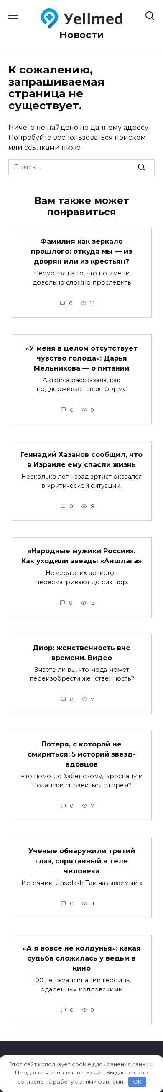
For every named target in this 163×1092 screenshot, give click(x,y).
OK (137, 1081)
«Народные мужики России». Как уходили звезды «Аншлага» (81, 556)
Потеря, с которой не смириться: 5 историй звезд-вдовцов (82, 754)
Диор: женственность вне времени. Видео (81, 652)
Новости (81, 34)
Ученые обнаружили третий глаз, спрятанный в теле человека (81, 861)
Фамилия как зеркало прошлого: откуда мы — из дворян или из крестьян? (81, 251)
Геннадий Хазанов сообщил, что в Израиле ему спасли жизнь (81, 460)
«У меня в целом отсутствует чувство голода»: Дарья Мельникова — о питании (81, 358)
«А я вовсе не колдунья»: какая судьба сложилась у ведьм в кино (82, 958)
